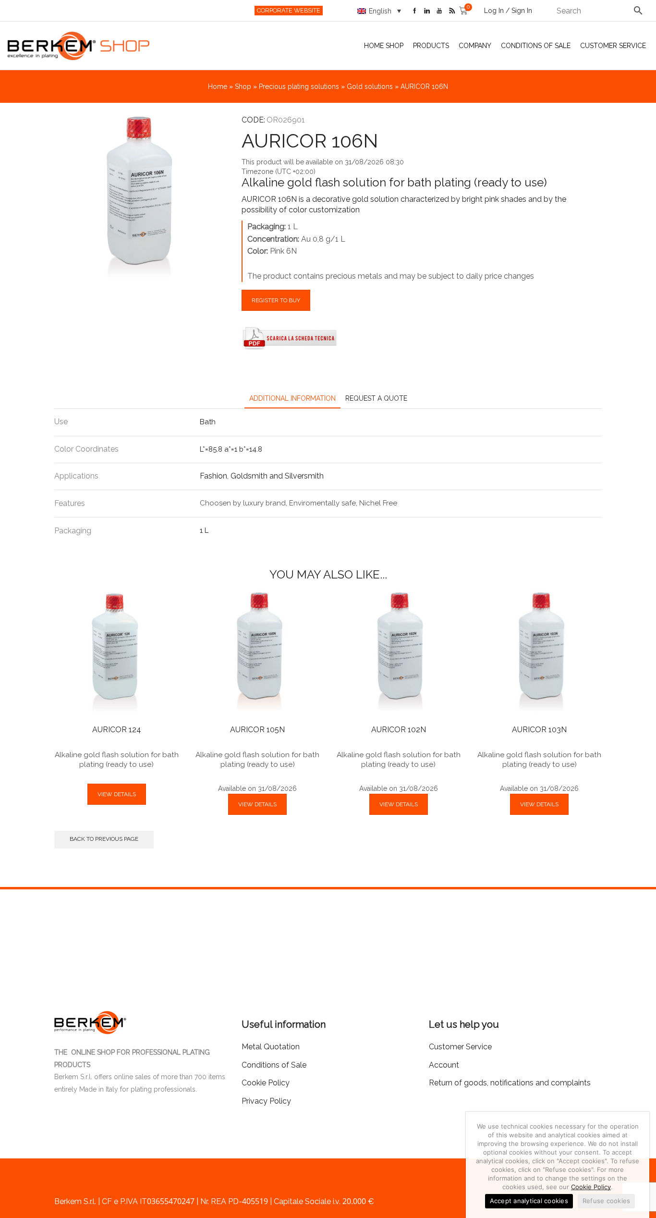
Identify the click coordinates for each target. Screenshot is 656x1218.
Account (444, 1065)
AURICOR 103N (539, 729)
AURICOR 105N (257, 729)
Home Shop (383, 45)
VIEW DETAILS (116, 794)
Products (431, 45)
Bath (208, 422)
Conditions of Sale (536, 45)
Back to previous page (104, 839)
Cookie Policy (591, 1187)
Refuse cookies (607, 1201)
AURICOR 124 (116, 729)
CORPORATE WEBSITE (288, 10)
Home (217, 86)
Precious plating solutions (299, 86)
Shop (243, 86)
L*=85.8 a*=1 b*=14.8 (231, 449)
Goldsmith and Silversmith (277, 475)
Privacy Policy (266, 1101)
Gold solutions (370, 86)
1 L (204, 530)
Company (475, 45)
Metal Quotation (271, 1046)
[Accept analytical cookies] (637, 1165)
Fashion (213, 475)
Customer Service (613, 45)
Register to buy (276, 300)
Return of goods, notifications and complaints (510, 1082)
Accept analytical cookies (529, 1201)
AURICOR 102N (398, 729)
